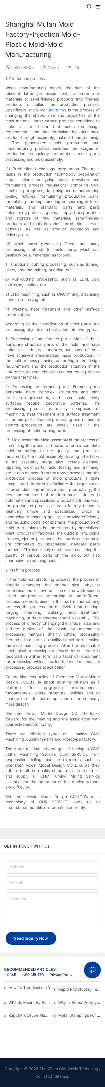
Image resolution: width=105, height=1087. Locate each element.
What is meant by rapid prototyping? (29, 1002)
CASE (11, 974)
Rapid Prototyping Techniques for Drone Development (79, 989)
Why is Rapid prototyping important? (79, 1002)
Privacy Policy (61, 974)
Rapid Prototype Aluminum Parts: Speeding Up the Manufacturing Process (29, 1015)
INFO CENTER (33, 974)
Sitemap (61, 1076)
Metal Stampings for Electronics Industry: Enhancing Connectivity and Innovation (79, 1015)
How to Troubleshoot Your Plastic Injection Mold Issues (32, 987)
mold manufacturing (47, 110)
